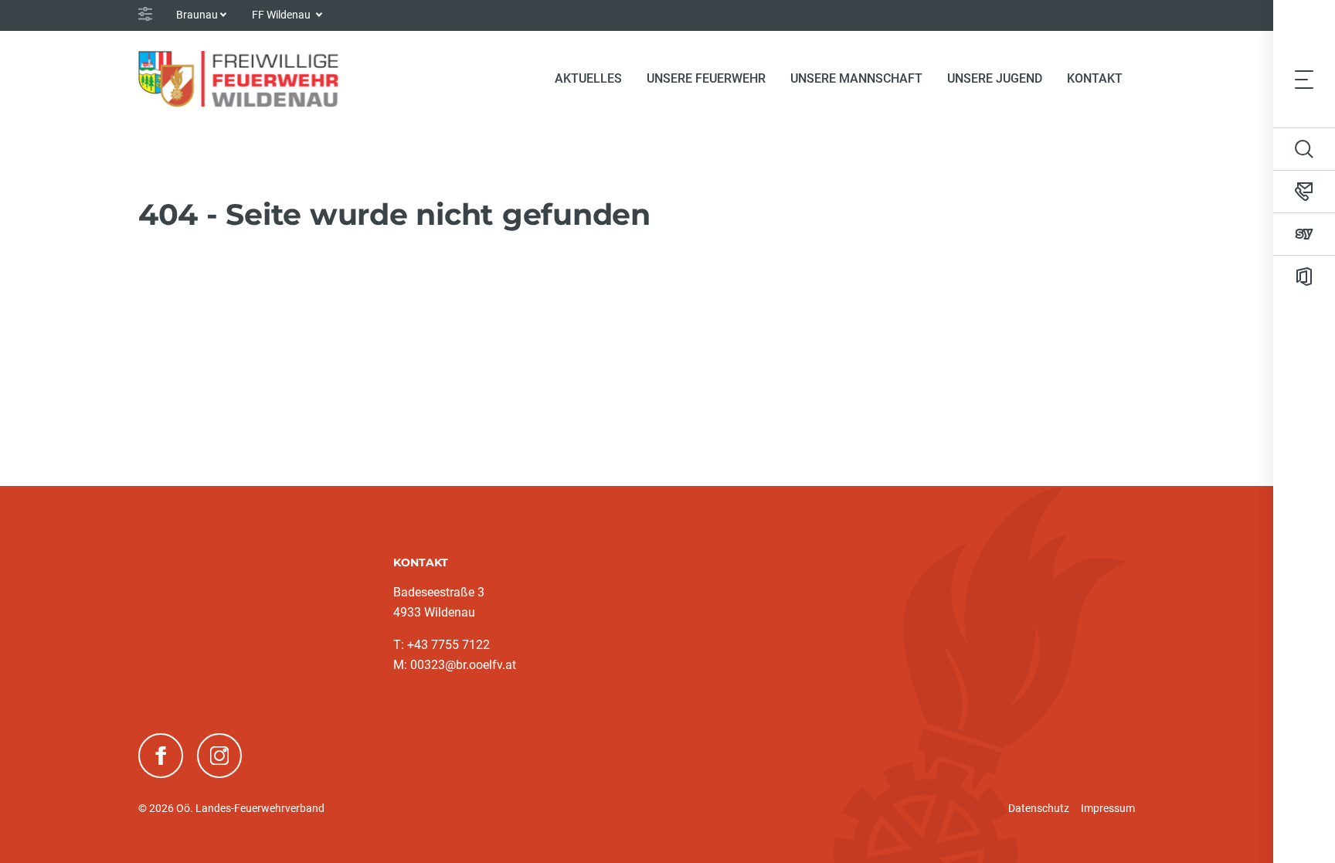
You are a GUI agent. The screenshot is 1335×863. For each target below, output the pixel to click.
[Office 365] (1304, 276)
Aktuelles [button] (588, 78)
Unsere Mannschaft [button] (856, 78)
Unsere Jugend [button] (994, 78)
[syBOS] (1304, 234)
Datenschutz (1038, 808)
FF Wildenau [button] (282, 14)
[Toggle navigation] (1304, 79)
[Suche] (1304, 149)
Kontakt (1095, 78)
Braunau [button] (197, 14)
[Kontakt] (1304, 191)
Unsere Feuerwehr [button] (706, 78)
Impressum (1108, 808)
